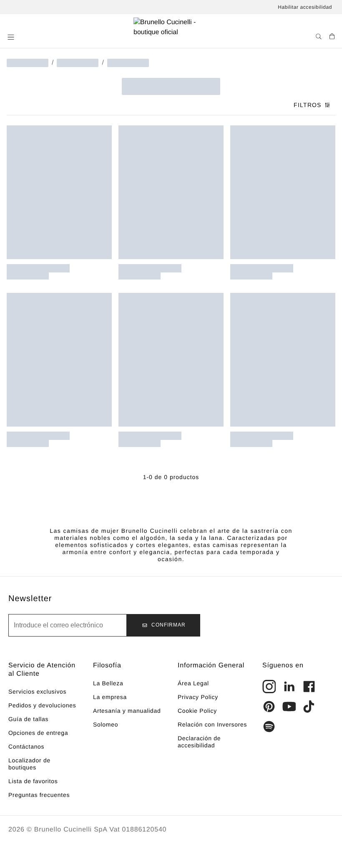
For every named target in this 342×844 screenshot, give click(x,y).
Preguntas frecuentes (39, 795)
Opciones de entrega (38, 732)
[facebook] (309, 686)
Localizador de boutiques (29, 764)
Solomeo (105, 724)
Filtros (307, 105)
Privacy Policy (198, 697)
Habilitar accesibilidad (305, 7)
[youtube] (289, 706)
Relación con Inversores (212, 724)
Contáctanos (26, 746)
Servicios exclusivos (37, 691)
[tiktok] (309, 706)
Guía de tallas (28, 719)
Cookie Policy (197, 710)
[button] (12, 37)
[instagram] (269, 686)
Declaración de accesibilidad (199, 742)
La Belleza (108, 683)
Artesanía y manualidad (127, 710)
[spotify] (269, 726)
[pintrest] (269, 706)
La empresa (110, 697)
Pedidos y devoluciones (42, 705)
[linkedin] (289, 686)
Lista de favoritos (33, 781)
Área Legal (193, 683)
